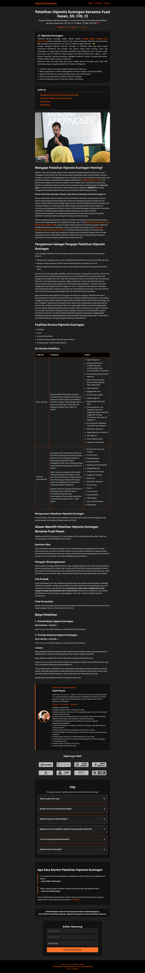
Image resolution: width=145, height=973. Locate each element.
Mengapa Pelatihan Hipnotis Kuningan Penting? (59, 95)
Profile (55, 704)
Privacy (69, 969)
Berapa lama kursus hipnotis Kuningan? (56, 809)
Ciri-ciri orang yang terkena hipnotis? (54, 839)
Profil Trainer (45, 102)
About (90, 3)
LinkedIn (74, 704)
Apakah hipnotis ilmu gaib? (51, 849)
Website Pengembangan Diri (67, 966)
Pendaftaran (45, 105)
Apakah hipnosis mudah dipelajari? (54, 819)
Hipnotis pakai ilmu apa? (50, 799)
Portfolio (98, 3)
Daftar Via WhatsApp (72, 950)
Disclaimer (75, 969)
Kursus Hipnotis (72, 27)
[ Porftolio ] (76, 900)
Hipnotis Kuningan (46, 3)
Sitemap (68, 964)
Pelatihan (60, 27)
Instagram (64, 704)
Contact (107, 3)
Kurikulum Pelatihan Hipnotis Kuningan (56, 98)
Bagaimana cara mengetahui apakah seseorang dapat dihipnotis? (66, 829)
